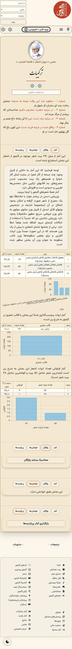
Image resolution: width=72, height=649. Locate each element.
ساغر (24, 574)
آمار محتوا (56, 630)
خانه (59, 565)
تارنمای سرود (45, 223)
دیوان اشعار (41, 62)
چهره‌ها (57, 621)
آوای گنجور (22, 591)
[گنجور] (62, 10)
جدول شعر (56, 574)
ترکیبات (36, 72)
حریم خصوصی (20, 629)
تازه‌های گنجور (55, 596)
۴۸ (4, 373)
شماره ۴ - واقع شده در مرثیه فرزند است (43, 127)
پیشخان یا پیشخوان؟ (17, 600)
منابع (24, 620)
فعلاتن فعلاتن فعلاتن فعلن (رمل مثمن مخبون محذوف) (45, 266)
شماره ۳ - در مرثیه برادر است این (46, 119)
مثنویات (17, 545)
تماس (24, 624)
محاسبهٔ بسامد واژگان (36, 460)
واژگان (45, 150)
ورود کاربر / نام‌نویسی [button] (38, 29)
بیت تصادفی (55, 569)
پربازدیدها (19, 150)
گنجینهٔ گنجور (21, 582)
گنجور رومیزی (21, 569)
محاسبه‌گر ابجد (20, 587)
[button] (68, 29)
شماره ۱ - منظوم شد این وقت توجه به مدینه (38, 101)
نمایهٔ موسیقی (55, 582)
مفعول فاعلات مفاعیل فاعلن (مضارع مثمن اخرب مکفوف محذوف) (45, 259)
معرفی (58, 612)
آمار (55, 150)
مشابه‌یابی (56, 591)
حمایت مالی (55, 625)
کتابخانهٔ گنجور (20, 578)
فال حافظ (56, 578)
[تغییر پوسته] (7, 642)
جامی (53, 62)
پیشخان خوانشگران (18, 596)
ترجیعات (55, 545)
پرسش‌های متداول (52, 616)
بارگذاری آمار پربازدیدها (36, 523)
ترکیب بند (45, 329)
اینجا (27, 192)
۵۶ (35, 373)
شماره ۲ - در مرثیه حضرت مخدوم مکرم (42, 110)
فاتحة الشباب (25, 62)
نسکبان (23, 604)
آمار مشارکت (21, 611)
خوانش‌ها (33, 150)
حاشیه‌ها (57, 587)
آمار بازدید (23, 616)
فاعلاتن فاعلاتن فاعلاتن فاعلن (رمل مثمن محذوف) (45, 273)
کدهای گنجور (21, 565)
